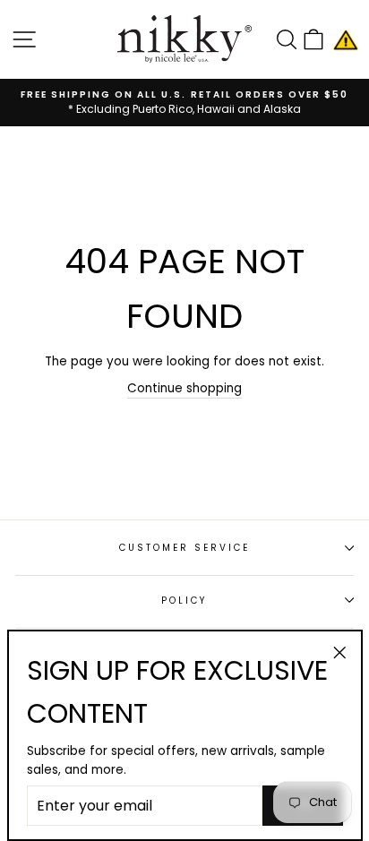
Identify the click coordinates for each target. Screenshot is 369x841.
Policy (184, 600)
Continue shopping (184, 388)
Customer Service (185, 547)
